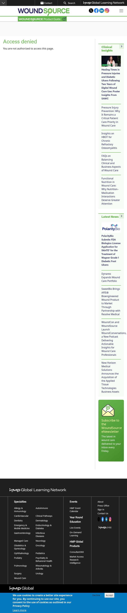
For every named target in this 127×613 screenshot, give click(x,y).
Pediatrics (40, 553)
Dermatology (42, 521)
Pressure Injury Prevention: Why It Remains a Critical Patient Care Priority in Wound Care (110, 116)
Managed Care (21, 541)
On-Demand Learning (75, 534)
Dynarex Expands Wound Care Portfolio (110, 277)
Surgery (18, 574)
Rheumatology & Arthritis (44, 567)
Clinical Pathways (44, 516)
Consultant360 (77, 552)
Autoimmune (42, 508)
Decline (96, 595)
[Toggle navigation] (121, 11)
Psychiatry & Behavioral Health (44, 559)
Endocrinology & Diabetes (44, 527)
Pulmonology (20, 566)
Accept (109, 595)
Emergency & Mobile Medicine (22, 527)
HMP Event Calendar (75, 510)
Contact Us (103, 514)
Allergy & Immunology (20, 510)
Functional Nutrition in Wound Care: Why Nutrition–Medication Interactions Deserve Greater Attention (110, 191)
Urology (39, 574)
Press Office (103, 506)
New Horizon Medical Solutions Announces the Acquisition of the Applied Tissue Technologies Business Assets (110, 377)
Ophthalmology (21, 553)
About (100, 502)
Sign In (101, 510)
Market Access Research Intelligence (77, 560)
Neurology (41, 541)
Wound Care (20, 578)
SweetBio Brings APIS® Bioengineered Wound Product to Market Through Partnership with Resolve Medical (110, 301)
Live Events (75, 528)
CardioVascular (21, 516)
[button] (3, 3)
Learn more (19, 610)
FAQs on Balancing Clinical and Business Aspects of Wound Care (111, 163)
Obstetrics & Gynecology (20, 547)
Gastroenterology (22, 533)
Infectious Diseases (40, 535)
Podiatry (18, 558)
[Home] (44, 12)
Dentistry (18, 521)
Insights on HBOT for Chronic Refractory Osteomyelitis (109, 141)
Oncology (40, 546)
